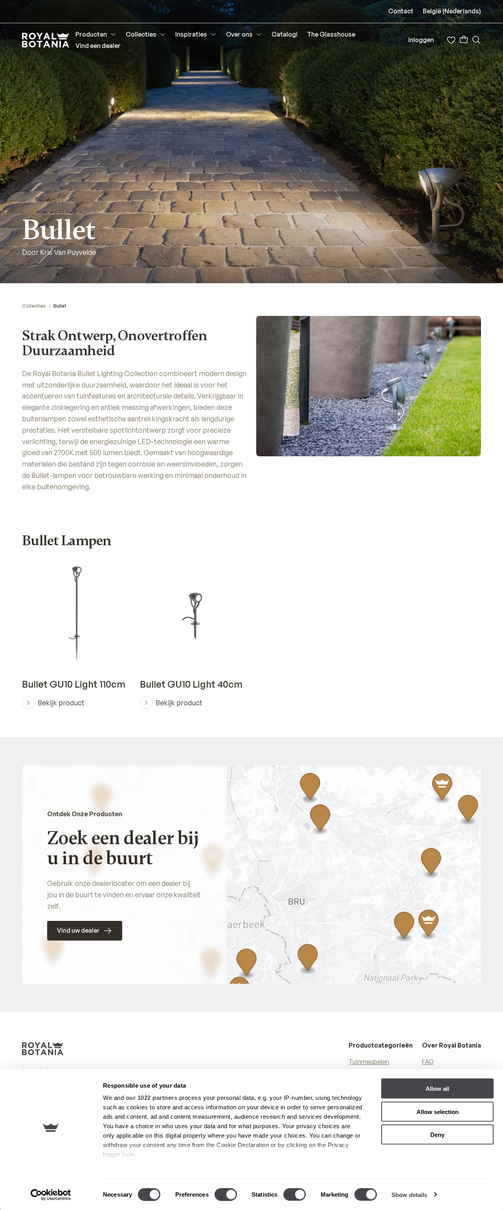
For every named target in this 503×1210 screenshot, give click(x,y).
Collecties (34, 306)
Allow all (437, 1088)
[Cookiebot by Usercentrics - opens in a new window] (51, 1195)
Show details (409, 1194)
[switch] (226, 1194)
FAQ (428, 1062)
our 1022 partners (152, 1097)
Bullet (59, 306)
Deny (437, 1134)
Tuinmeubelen (369, 1062)
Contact (400, 11)
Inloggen (421, 40)
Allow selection (438, 1111)
